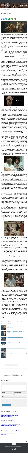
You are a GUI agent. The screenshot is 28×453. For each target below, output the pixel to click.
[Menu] (26, 1)
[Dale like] (15, 449)
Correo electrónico (17, 392)
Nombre (3, 392)
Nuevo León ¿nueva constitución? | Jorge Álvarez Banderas (16, 348)
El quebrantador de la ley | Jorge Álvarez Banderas (15, 337)
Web (3, 396)
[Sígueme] (13, 449)
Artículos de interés (5, 9)
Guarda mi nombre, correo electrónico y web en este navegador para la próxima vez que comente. (14, 401)
